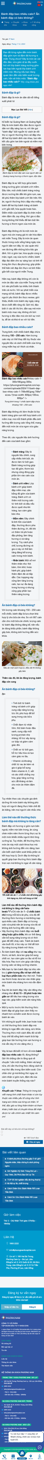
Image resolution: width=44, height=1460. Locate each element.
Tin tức (4, 1350)
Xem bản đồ (8, 1383)
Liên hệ (4, 1359)
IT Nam (11, 39)
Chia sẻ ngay (34, 1142)
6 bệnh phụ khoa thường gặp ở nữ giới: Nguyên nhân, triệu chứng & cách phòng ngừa (23, 1162)
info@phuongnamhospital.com (22, 1250)
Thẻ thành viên (7, 1366)
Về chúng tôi (6, 1343)
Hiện (30, 110)
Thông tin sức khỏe (8, 1362)
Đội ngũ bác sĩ (6, 1347)
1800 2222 (14, 1243)
